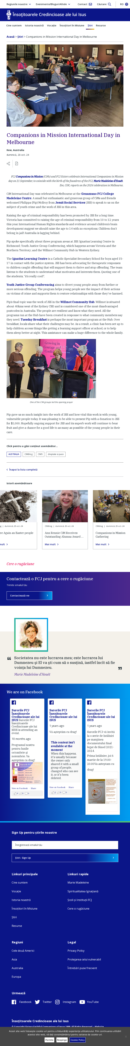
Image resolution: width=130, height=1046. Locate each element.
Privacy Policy (76, 951)
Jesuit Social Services (70, 202)
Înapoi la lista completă (23, 469)
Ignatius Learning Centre (29, 258)
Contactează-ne (19, 595)
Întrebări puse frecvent (82, 968)
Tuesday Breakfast (34, 319)
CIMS (40, 454)
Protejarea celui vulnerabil (84, 959)
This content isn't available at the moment (61, 746)
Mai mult (50, 544)
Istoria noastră (34, 25)
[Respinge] (125, 1036)
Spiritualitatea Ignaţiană (83, 891)
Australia (13, 454)
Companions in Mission (29, 176)
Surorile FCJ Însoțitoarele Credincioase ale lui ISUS (24, 715)
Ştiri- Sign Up (23, 857)
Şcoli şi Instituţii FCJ (80, 900)
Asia (14, 959)
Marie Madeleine (78, 882)
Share (31, 788)
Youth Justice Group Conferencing (30, 284)
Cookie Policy (78, 1040)
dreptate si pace (56, 454)
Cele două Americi (23, 951)
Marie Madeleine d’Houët (108, 181)
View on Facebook (18, 788)
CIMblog (28, 454)
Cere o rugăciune (78, 908)
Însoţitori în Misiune (72, 25)
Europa (16, 977)
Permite (49, 1040)
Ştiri (90, 25)
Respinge (62, 1040)
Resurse (101, 25)
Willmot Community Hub (77, 302)
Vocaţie (51, 25)
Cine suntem (14, 25)
